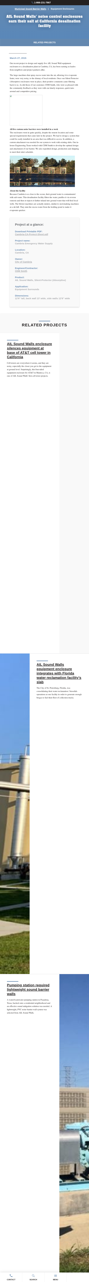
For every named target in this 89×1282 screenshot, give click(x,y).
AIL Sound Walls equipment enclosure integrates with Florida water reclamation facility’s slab (59, 673)
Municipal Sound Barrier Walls (30, 9)
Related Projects (45, 42)
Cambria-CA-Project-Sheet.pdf (31, 234)
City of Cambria (23, 262)
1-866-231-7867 (42, 2)
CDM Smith (21, 271)
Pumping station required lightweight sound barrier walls (28, 989)
